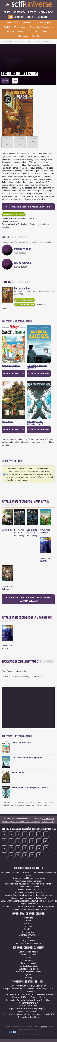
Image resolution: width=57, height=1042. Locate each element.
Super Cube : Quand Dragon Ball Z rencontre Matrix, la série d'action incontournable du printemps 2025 (28, 908)
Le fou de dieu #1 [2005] (19, 74)
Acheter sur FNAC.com (24, 304)
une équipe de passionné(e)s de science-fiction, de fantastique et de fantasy (28, 820)
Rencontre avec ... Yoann (28, 889)
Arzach (28, 957)
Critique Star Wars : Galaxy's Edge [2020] (28, 985)
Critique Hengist (28, 991)
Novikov (13, 221)
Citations (33, 31)
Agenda (35, 35)
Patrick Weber (22, 248)
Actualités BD (29, 22)
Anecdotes (45, 31)
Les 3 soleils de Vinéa (28, 966)
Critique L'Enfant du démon (28, 1011)
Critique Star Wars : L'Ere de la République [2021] (28, 1008)
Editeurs (10, 31)
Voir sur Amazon (13, 373)
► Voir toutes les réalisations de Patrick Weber (28, 599)
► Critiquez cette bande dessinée (28, 206)
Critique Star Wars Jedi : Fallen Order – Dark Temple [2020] (28, 988)
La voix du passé (28, 963)
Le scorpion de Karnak (7, 587)
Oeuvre (5, 80)
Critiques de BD (12, 22)
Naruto (29, 937)
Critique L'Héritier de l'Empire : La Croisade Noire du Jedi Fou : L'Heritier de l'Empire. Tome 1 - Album (29, 995)
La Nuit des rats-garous (29, 968)
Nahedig (28, 977)
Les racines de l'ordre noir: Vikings (19, 532)
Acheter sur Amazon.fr (24, 300)
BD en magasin (44, 22)
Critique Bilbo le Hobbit (28, 1005)
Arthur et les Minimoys (45, 531)
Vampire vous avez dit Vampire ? (29, 880)
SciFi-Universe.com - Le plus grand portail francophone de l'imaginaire (28, 5)
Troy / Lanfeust (28, 940)
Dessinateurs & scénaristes (42, 27)
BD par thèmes (20, 27)
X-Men (28, 920)
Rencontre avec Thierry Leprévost (28, 892)
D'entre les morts (28, 954)
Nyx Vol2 (28, 974)
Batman (28, 926)
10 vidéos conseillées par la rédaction (28, 878)
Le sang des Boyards (45, 559)
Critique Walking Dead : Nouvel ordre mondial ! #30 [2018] (28, 1014)
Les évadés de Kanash (28, 951)
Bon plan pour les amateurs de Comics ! (28, 898)
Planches (22, 31)
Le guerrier (28, 960)
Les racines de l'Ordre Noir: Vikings (32, 532)
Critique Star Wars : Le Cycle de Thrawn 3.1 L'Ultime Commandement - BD (28, 1001)
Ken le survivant (28, 932)
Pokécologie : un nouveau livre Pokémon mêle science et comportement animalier (28, 885)
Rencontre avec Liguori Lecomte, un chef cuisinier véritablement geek (28, 873)
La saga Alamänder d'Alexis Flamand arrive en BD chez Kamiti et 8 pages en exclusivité (29, 902)
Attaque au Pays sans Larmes (28, 971)
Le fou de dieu (22, 288)
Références (23, 35)
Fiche (15, 80)
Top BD (7, 27)
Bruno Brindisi (23, 263)
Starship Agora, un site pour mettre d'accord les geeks (28, 895)
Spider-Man (29, 923)
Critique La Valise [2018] (28, 1017)
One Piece (28, 929)
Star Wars (28, 917)
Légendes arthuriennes (29, 934)
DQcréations (43, 1027)
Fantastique (23, 224)
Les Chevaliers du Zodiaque (28, 943)
